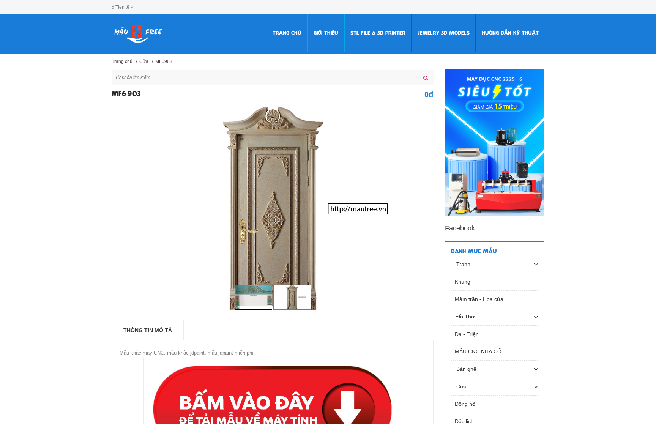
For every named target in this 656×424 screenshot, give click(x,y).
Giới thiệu (326, 33)
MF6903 (163, 61)
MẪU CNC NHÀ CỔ (478, 351)
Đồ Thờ (465, 317)
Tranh (462, 264)
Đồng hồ (465, 404)
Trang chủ (287, 33)
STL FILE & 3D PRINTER (377, 33)
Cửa (143, 61)
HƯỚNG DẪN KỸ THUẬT (510, 33)
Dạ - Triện (467, 334)
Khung (462, 282)
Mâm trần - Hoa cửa (479, 299)
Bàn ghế (465, 369)
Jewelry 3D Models (444, 33)
